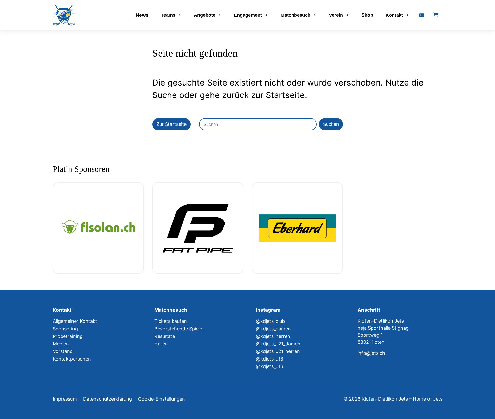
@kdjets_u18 (269, 359)
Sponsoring (65, 328)
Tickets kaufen (170, 321)
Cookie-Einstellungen (161, 399)
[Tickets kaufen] (421, 15)
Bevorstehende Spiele (178, 328)
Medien (61, 343)
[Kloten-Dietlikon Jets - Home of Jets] (64, 15)
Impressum (65, 399)
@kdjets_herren (273, 336)
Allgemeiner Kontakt (75, 321)
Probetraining (68, 336)
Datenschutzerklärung (107, 399)
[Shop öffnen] (436, 15)
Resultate (164, 336)
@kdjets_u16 (269, 366)
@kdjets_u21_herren (278, 351)
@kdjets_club (270, 321)
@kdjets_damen (273, 328)
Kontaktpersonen (72, 359)
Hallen (161, 343)
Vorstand (63, 351)
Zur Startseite (171, 124)
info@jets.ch (371, 353)
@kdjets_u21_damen (278, 343)
